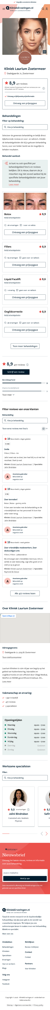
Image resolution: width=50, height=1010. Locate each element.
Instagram (6, 979)
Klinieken (5, 951)
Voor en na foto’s (8, 964)
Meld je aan (25, 878)
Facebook (5, 984)
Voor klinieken (30, 968)
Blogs (4, 968)
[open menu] (3, 9)
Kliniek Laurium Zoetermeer (21, 464)
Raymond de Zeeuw (11, 572)
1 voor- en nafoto (29, 225)
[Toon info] (43, 88)
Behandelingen (7, 947)
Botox (7, 214)
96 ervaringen (12, 323)
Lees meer (14, 184)
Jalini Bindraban (10, 467)
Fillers (7, 246)
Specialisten (6, 955)
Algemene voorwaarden (23, 1005)
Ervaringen (6, 959)
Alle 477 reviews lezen (25, 593)
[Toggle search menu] (43, 9)
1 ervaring (11, 290)
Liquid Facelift (12, 279)
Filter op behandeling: (13, 120)
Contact (28, 957)
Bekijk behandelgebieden (12, 218)
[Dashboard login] (47, 9)
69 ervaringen (12, 258)
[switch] (25, 428)
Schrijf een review (15, 371)
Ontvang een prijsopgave (25, 103)
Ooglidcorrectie (13, 311)
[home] (19, 9)
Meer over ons (7, 933)
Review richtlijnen (32, 947)
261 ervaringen (12, 225)
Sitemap (10, 1005)
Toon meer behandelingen (25, 346)
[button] (42, 834)
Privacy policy (38, 1005)
